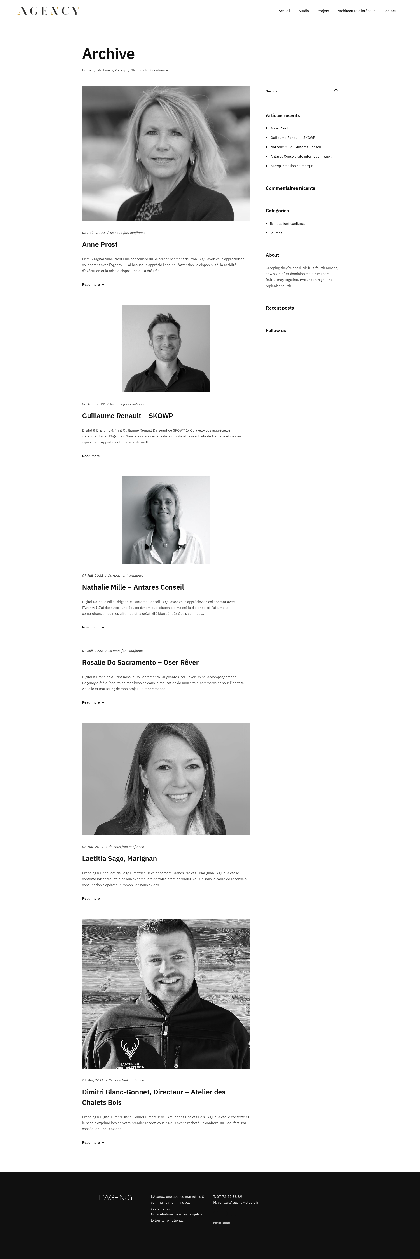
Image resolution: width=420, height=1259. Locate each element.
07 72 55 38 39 (229, 1196)
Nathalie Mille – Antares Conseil (133, 587)
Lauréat (276, 233)
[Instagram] (225, 1213)
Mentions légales (221, 1222)
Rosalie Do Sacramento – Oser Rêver (140, 662)
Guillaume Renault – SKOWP (127, 415)
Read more (91, 285)
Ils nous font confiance (127, 232)
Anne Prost (100, 244)
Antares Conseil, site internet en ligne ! (301, 156)
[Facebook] (216, 1213)
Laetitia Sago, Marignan (119, 858)
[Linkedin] (233, 1213)
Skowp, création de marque (292, 166)
